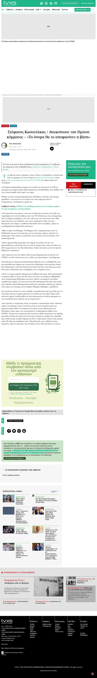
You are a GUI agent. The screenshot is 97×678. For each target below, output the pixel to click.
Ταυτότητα (4, 644)
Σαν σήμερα (84, 624)
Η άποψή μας (47, 626)
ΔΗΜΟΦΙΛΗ (88, 184)
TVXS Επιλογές (84, 634)
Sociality (54, 670)
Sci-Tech (32, 635)
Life (69, 626)
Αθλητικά (56, 10)
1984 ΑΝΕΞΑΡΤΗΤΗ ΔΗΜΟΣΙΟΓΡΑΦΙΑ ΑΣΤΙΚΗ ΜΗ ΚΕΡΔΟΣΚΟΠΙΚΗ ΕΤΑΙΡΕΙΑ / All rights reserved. (51, 667)
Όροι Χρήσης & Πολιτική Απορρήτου (12, 648)
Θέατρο (57, 626)
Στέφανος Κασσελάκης (45, 178)
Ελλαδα (13, 126)
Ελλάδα (32, 624)
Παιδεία (70, 633)
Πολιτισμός (29, 10)
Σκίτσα (65, 10)
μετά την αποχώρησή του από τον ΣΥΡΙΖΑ (23, 180)
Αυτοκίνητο (71, 631)
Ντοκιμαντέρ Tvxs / (14, 580)
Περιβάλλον (33, 633)
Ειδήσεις (10, 10)
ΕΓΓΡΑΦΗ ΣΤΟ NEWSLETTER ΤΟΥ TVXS (23, 386)
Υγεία (31, 630)
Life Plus (71, 621)
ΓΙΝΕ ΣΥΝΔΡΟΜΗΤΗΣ (69, 3)
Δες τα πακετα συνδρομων (78, 174)
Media (32, 628)
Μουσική (58, 628)
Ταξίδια (70, 635)
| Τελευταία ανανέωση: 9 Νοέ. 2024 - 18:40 (22, 149)
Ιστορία (46, 10)
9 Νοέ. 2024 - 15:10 (15, 147)
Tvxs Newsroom (15, 143)
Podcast (32, 637)
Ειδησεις (5, 126)
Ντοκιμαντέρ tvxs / (11, 601)
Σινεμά (57, 624)
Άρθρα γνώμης (47, 624)
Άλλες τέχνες (59, 631)
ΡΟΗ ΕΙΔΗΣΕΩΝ (81, 9)
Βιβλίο (57, 630)
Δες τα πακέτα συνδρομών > (14, 458)
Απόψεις (19, 10)
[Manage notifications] (92, 673)
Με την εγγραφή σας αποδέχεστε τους (23, 393)
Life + (39, 10)
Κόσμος (32, 626)
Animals (70, 624)
